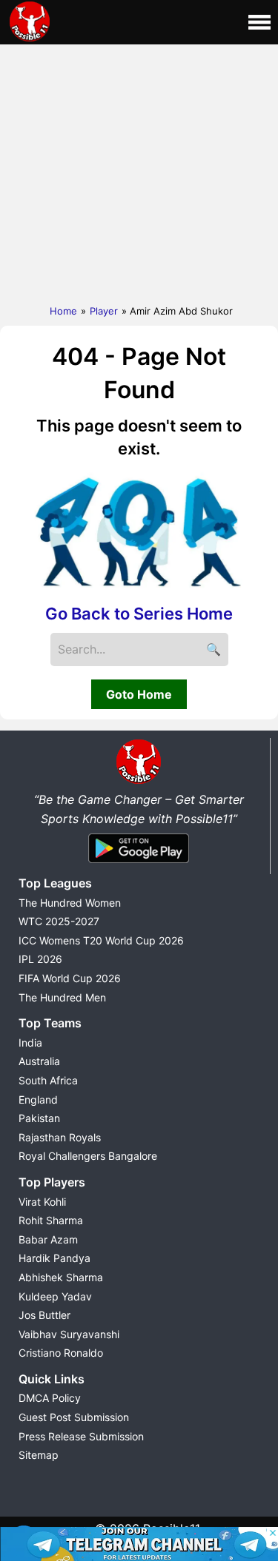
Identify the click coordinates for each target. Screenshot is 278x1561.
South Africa (48, 1080)
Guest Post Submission (74, 1417)
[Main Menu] (259, 22)
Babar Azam (48, 1239)
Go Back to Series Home (139, 613)
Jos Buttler (44, 1315)
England (38, 1099)
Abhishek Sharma (61, 1277)
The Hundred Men (62, 997)
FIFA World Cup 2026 (70, 978)
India (30, 1042)
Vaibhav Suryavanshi (69, 1334)
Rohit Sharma (51, 1220)
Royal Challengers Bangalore (88, 1155)
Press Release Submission (81, 1436)
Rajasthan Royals (60, 1137)
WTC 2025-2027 (59, 921)
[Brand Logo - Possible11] (138, 780)
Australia (39, 1061)
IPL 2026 (40, 959)
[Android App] (138, 863)
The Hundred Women (70, 902)
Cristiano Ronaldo (61, 1352)
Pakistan (39, 1118)
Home (63, 311)
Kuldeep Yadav (55, 1296)
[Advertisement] (139, 171)
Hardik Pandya (54, 1258)
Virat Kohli (42, 1201)
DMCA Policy (50, 1398)
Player (104, 311)
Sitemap (39, 1454)
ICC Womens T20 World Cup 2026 (101, 940)
